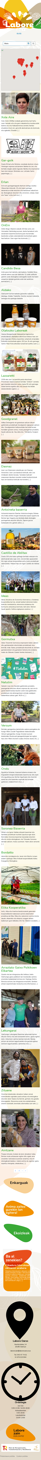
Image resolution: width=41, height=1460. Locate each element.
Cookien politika (22, 1456)
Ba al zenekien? (14, 1258)
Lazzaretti (8, 376)
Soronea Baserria (13, 828)
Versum (6, 725)
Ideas (4, 596)
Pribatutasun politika (7, 1456)
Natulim (6, 682)
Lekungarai (9, 1031)
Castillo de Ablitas (14, 553)
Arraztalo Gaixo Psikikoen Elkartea (19, 969)
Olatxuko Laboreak (14, 330)
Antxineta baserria (14, 510)
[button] (37, 58)
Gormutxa (8, 639)
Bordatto (7, 852)
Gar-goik (7, 160)
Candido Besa (10, 268)
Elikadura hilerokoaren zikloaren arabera (19, 1267)
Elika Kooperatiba (13, 908)
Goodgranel (9, 419)
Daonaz (6, 466)
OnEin (5, 225)
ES (20, 34)
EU (18, 34)
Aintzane (7, 1150)
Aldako (6, 290)
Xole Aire (7, 117)
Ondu (5, 769)
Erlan (5, 182)
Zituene (6, 1090)
